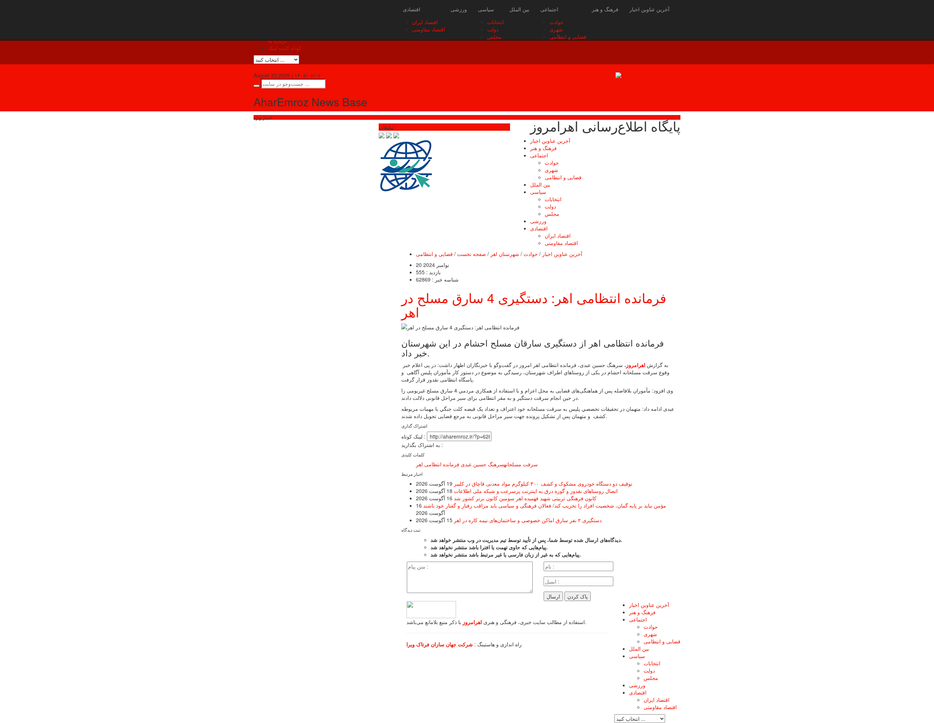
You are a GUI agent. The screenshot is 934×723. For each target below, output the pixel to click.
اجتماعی (549, 9)
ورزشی (459, 9)
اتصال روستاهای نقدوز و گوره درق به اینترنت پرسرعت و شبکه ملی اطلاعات (536, 490)
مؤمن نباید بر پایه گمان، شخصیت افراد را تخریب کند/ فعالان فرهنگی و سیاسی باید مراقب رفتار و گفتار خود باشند (544, 505)
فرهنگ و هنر (605, 9)
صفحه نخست (471, 253)
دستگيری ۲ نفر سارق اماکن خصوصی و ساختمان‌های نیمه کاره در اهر (528, 520)
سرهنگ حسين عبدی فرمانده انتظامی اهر (460, 464)
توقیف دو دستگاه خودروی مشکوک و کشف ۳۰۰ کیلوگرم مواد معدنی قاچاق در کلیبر (543, 483)
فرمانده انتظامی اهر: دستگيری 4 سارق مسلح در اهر (533, 304)
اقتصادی (411, 9)
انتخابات (495, 22)
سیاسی (486, 9)
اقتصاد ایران (425, 22)
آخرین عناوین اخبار (649, 9)
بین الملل (519, 9)
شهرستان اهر (504, 253)
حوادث (556, 22)
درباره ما (277, 40)
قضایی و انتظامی (567, 36)
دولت (492, 29)
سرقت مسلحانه (521, 464)
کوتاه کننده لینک (284, 47)
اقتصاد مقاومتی (428, 29)
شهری (556, 29)
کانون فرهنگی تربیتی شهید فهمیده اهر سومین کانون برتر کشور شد (525, 498)
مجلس (494, 36)
